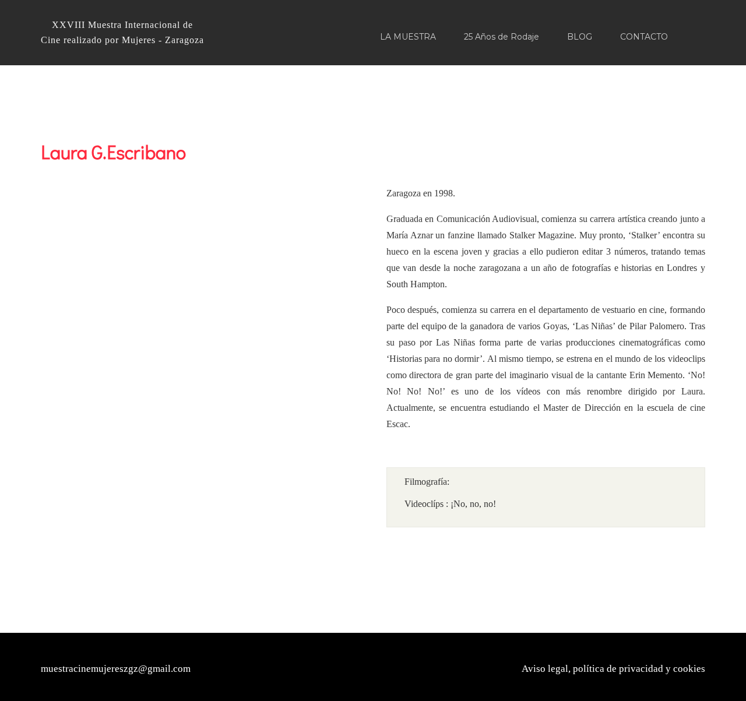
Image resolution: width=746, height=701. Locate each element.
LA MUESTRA (408, 36)
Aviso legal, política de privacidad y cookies (613, 668)
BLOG (579, 36)
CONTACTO (644, 36)
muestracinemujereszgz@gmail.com (116, 668)
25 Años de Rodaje (501, 36)
